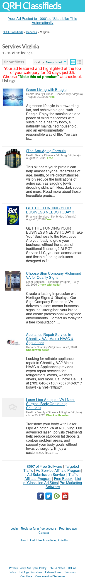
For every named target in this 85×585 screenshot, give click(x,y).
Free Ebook (63, 478)
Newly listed (54, 62)
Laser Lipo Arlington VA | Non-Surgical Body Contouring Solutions (50, 403)
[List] (73, 62)
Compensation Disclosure (50, 576)
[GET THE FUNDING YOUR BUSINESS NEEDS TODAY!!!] (13, 215)
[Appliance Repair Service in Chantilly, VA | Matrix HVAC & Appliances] (13, 342)
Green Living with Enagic (46, 89)
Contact (44, 532)
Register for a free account (38, 528)
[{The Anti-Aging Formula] (13, 158)
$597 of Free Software (44, 466)
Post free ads (68, 528)
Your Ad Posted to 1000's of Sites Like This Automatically (42, 20)
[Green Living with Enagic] (13, 97)
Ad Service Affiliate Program (58, 470)
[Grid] (79, 62)
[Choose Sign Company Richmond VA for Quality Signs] (13, 281)
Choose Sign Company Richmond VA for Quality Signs (53, 275)
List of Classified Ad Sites (52, 480)
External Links (53, 572)
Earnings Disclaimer (30, 572)
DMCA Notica (57, 568)
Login (14, 528)
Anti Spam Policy (36, 568)
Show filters (14, 61)
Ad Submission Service (46, 474)
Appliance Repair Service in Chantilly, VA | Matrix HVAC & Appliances (49, 338)
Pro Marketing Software (64, 484)
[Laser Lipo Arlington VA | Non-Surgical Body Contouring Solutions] (13, 407)
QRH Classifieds (31, 6)
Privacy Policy (17, 568)
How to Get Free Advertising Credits (44, 540)
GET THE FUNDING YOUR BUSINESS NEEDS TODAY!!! (50, 210)
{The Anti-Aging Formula (46, 150)
